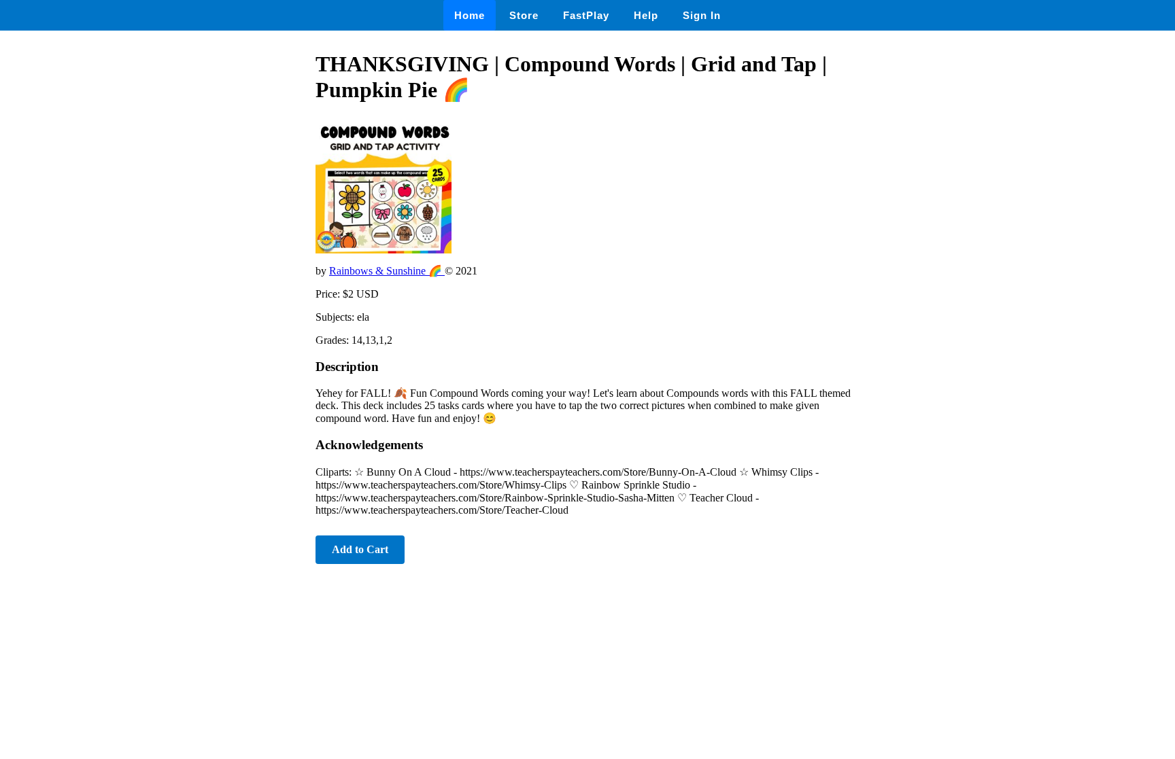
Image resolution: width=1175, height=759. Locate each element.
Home (469, 15)
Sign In (702, 15)
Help (646, 15)
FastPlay (586, 15)
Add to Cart (360, 549)
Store (524, 15)
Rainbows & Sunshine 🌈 (387, 271)
